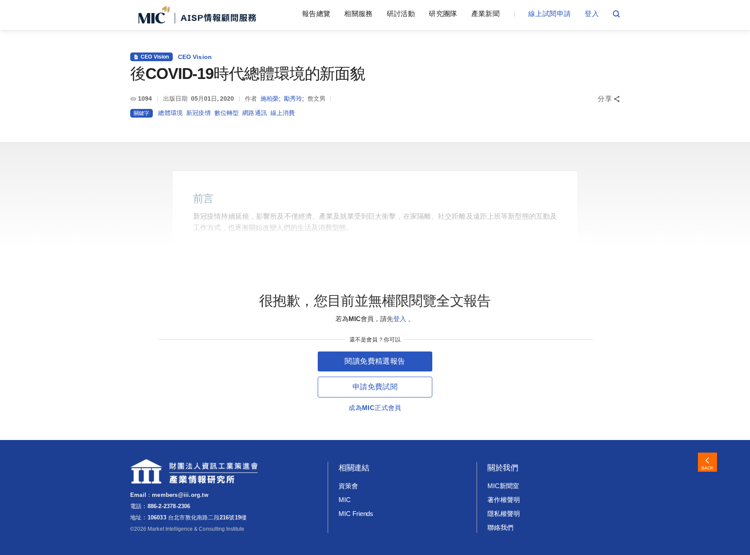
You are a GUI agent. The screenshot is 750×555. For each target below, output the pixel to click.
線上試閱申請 (549, 13)
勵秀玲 (293, 98)
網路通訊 (254, 112)
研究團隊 (443, 13)
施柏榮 (269, 98)
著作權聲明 (503, 499)
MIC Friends (356, 513)
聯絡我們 (500, 527)
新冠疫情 (198, 112)
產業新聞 (485, 13)
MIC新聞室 (503, 485)
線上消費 (282, 112)
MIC (345, 499)
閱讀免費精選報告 (375, 361)
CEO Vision (195, 56)
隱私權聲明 (503, 513)
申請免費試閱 (375, 387)
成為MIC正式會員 (375, 407)
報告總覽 (316, 13)
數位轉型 (226, 112)
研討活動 (401, 13)
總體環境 (170, 112)
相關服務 (358, 13)
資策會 (348, 485)
